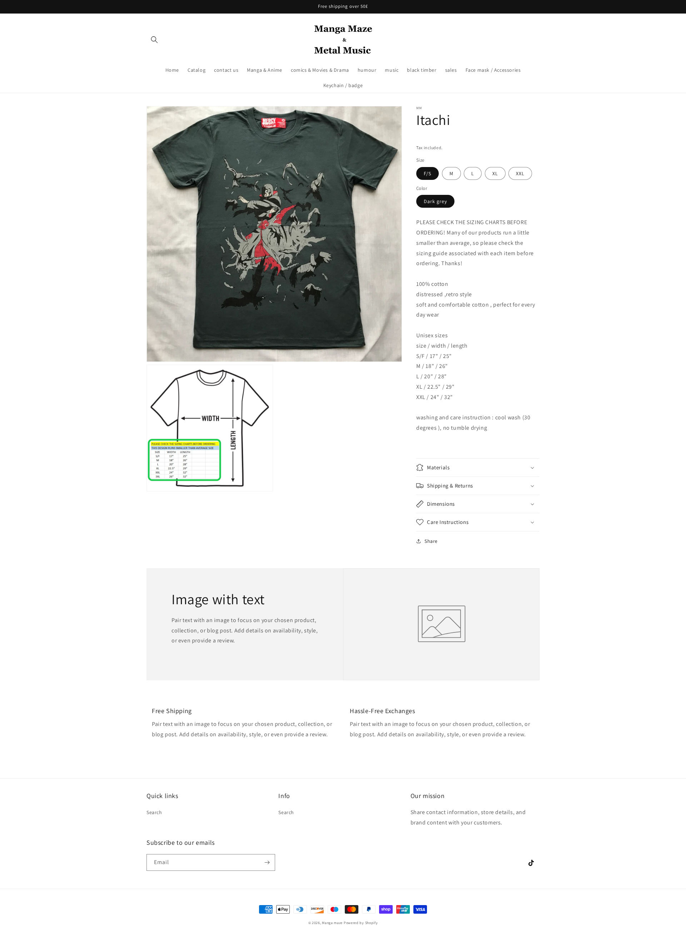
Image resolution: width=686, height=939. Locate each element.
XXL (520, 173)
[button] (154, 39)
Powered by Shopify (361, 922)
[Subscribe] (267, 862)
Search (154, 812)
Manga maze (332, 922)
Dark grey (435, 201)
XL (495, 173)
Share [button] (431, 541)
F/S (427, 173)
